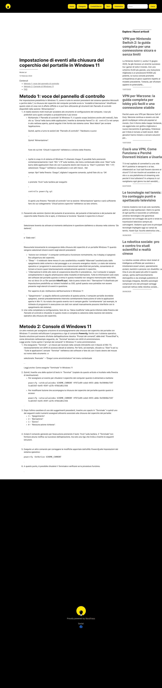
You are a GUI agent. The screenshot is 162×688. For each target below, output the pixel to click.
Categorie (82, 6)
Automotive (119, 6)
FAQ (25, 89)
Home (72, 6)
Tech (108, 6)
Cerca (153, 6)
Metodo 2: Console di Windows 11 (39, 86)
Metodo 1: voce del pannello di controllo (41, 84)
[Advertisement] (8, 46)
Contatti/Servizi (96, 6)
